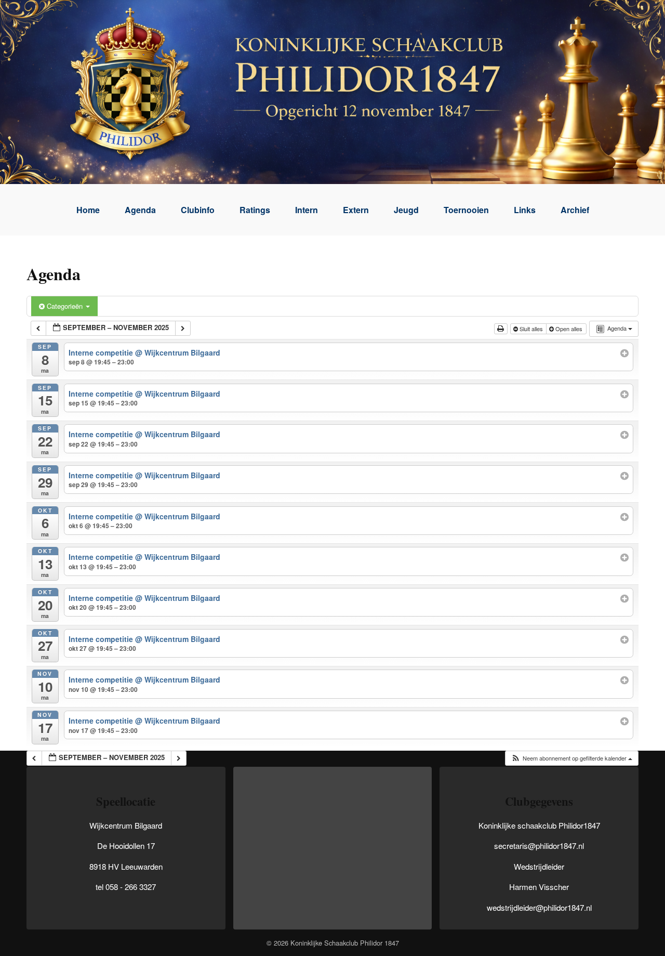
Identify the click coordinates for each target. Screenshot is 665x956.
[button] (571, 758)
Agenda (140, 210)
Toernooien (466, 210)
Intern (306, 210)
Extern (356, 210)
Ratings (255, 210)
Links (525, 210)
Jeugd (406, 210)
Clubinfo (198, 210)
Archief (575, 210)
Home (88, 210)
